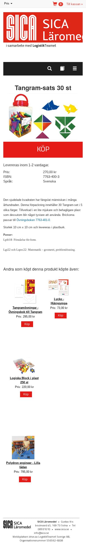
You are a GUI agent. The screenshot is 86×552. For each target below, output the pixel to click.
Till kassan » (74, 4)
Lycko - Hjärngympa (59, 301)
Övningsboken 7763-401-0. (34, 220)
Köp (43, 148)
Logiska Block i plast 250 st (24, 380)
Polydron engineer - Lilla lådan (23, 465)
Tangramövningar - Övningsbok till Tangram (25, 310)
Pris (8, 4)
